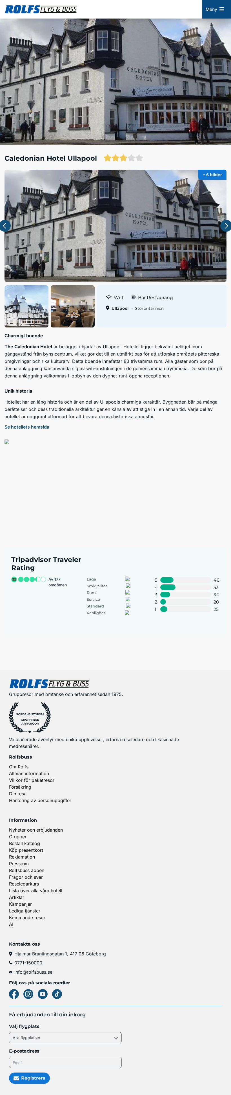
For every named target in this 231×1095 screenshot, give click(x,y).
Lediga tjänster (24, 911)
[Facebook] (14, 994)
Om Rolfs (18, 767)
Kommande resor (27, 917)
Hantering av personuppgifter (40, 800)
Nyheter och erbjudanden (36, 830)
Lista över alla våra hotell (35, 890)
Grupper (17, 836)
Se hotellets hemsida (27, 427)
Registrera (33, 1078)
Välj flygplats (24, 1026)
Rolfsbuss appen (26, 870)
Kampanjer (20, 904)
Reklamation (22, 857)
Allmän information (29, 773)
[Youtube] (43, 994)
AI (11, 924)
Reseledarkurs (24, 884)
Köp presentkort (26, 850)
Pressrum (19, 863)
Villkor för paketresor (31, 780)
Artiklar (16, 897)
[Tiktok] (57, 994)
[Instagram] (28, 994)
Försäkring (20, 787)
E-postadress (24, 1051)
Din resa (17, 793)
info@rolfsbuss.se (33, 972)
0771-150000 (28, 963)
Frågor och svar (26, 877)
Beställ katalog (24, 843)
